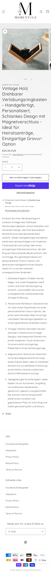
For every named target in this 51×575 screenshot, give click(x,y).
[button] (3, 12)
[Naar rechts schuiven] (32, 79)
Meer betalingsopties (26, 192)
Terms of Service (14, 469)
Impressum (11, 450)
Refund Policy (12, 463)
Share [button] (8, 413)
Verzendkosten (18, 154)
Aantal (5, 161)
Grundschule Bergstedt (17, 444)
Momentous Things (22, 570)
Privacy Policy (12, 456)
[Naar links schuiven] (19, 79)
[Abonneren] (42, 531)
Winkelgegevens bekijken (17, 210)
